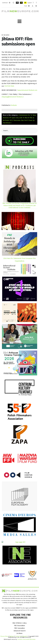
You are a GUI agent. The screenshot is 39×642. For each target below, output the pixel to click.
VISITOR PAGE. (9, 86)
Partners (12, 636)
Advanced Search (19, 631)
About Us (25, 636)
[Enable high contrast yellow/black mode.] (25, 3)
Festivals (14, 105)
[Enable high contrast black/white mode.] (17, 3)
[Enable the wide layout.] (36, 3)
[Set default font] (32, 6)
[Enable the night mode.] (13, 3)
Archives (19, 633)
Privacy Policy (4, 636)
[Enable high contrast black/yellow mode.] (21, 3)
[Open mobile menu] (19, 21)
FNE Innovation (19, 628)
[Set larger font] (36, 6)
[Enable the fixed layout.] (33, 3)
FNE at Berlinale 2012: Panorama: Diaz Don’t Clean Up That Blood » (19, 120)
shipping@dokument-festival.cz (13, 97)
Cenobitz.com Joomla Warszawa (26, 639)
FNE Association (19, 626)
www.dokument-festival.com (27, 90)
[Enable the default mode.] (9, 3)
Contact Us (18, 636)
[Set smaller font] (29, 6)
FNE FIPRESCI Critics (19, 623)
